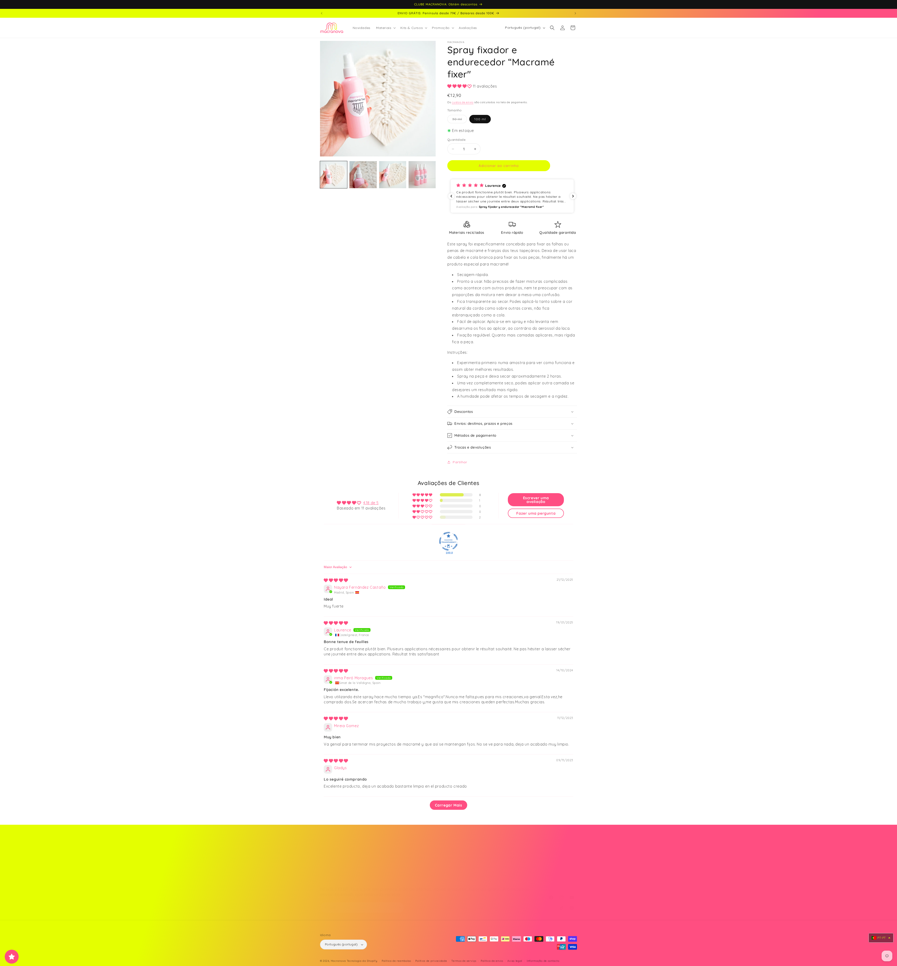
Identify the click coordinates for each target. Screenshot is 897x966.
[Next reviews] (573, 196)
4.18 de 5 (371, 502)
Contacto (502, 855)
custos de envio (462, 102)
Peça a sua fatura (422, 863)
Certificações (505, 871)
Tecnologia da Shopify (362, 960)
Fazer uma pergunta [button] (535, 513)
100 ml (480, 119)
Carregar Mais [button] (448, 805)
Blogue (499, 863)
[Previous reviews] (451, 196)
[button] (385, 28)
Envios (412, 855)
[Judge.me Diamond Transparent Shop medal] (448, 541)
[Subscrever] (399, 907)
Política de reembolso (396, 960)
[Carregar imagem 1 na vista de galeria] (333, 174)
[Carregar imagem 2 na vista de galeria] (363, 174)
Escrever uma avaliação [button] (536, 499)
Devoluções (416, 871)
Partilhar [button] (460, 462)
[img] (336, 580)
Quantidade (456, 140)
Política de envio (492, 960)
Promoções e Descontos (340, 871)
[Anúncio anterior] (322, 13)
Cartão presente (334, 863)
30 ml (459, 120)
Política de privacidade (431, 960)
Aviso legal (514, 960)
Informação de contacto (543, 960)
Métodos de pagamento (340, 855)
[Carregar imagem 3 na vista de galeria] (392, 174)
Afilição (326, 880)
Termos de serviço (463, 960)
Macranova (338, 960)
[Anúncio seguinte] (575, 13)
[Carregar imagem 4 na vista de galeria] (422, 174)
